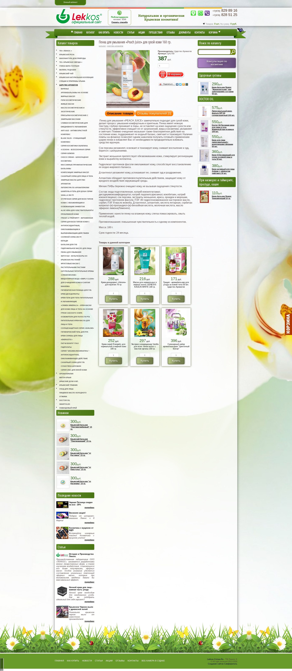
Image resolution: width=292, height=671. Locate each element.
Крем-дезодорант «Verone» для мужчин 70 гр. (113, 283)
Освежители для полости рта (75, 317)
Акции (141, 32)
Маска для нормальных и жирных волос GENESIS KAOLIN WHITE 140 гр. (145, 284)
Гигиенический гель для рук (74, 332)
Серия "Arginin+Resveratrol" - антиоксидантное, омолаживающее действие (75, 354)
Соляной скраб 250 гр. (71, 237)
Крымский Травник (68, 385)
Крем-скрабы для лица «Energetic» (72, 337)
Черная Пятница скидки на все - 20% (80, 503)
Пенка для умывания (71, 252)
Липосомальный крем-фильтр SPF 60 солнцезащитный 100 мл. (223, 113)
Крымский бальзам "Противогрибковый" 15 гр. (81, 427)
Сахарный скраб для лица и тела (77, 176)
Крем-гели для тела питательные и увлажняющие (77, 299)
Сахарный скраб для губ (73, 362)
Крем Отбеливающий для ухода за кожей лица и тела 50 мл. (223, 157)
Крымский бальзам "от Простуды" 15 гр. (80, 468)
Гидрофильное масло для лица (76, 248)
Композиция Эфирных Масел (75, 172)
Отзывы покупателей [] (154, 113)
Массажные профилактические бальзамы (76, 166)
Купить (113, 298)
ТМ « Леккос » (65, 51)
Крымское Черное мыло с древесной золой (81, 608)
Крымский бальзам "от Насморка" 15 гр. (80, 482)
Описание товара (120, 113)
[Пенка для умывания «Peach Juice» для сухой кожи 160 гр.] (128, 108)
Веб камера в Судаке (153, 661)
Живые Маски (67, 104)
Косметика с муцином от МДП (81, 529)
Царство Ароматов (68, 85)
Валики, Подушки (67, 70)
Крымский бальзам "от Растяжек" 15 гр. (80, 454)
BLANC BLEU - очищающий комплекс (73, 140)
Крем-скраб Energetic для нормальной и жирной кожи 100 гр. (113, 346)
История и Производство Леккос (81, 555)
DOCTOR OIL (206, 99)
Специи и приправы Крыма (72, 81)
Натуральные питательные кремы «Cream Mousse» (77, 273)
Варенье (65, 89)
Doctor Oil (64, 400)
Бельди (64, 241)
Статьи (130, 32)
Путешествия (155, 32)
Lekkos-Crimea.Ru (215, 659)
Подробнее (89, 508)
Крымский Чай (66, 73)
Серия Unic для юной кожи (74, 370)
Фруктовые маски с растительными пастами (73, 265)
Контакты (200, 32)
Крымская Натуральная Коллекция (76, 77)
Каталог (90, 32)
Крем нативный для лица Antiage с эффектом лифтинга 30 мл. (223, 171)
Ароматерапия (66, 374)
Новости (118, 32)
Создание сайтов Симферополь (222, 664)
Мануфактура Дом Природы (72, 58)
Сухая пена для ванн (71, 366)
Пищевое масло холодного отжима (73, 394)
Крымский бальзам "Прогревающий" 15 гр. (80, 440)
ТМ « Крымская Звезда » (70, 62)
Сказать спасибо (119, 22)
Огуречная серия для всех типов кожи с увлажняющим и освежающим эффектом (77, 202)
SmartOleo (64, 404)
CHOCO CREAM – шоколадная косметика (74, 159)
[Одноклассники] (183, 84)
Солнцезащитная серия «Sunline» (77, 328)
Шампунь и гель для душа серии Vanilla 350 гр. (76, 193)
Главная (77, 32)
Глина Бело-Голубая (69, 66)
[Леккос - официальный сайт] (79, 24)
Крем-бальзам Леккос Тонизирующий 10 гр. (221, 197)
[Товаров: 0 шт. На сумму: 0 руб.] (288, 324)
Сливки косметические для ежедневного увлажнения (74, 125)
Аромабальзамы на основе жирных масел (74, 94)
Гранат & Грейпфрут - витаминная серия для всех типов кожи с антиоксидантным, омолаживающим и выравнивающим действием (77, 225)
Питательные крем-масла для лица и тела (75, 322)
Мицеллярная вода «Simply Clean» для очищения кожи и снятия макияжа (77, 282)
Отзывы (171, 32)
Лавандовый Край (68, 408)
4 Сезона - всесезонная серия (75, 149)
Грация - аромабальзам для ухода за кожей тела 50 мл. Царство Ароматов (176, 284)
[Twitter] (180, 84)
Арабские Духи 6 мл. (68, 381)
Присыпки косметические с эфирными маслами (74, 117)
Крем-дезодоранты (70, 294)
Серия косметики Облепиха (74, 146)
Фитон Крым (65, 377)
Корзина (213, 32)
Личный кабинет (70, 2)
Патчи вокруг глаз (70, 343)
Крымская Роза (66, 54)
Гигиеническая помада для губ (76, 290)
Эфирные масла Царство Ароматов (73, 182)
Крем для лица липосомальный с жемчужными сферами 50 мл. (222, 143)
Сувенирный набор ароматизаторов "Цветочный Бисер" (176, 346)
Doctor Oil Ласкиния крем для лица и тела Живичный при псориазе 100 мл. (223, 128)
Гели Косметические (71, 100)
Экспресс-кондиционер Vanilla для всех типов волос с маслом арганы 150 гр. (144, 346)
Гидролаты (66, 347)
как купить (73, 661)
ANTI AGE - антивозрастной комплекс (74, 132)
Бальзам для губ (69, 244)
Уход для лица (66, 389)
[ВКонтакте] (177, 84)
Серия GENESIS (67, 153)
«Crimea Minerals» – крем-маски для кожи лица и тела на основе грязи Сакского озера (77, 309)
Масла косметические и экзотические (72, 109)
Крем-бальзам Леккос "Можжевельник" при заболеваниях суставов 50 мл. (222, 90)
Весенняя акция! (77, 513)
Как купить (104, 32)
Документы (185, 32)
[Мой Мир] (186, 84)
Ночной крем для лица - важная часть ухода (81, 588)
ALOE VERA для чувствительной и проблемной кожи (77, 212)
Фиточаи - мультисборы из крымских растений (74, 258)
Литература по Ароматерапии (75, 187)
